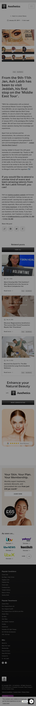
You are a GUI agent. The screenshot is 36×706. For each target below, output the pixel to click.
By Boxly (25, 701)
